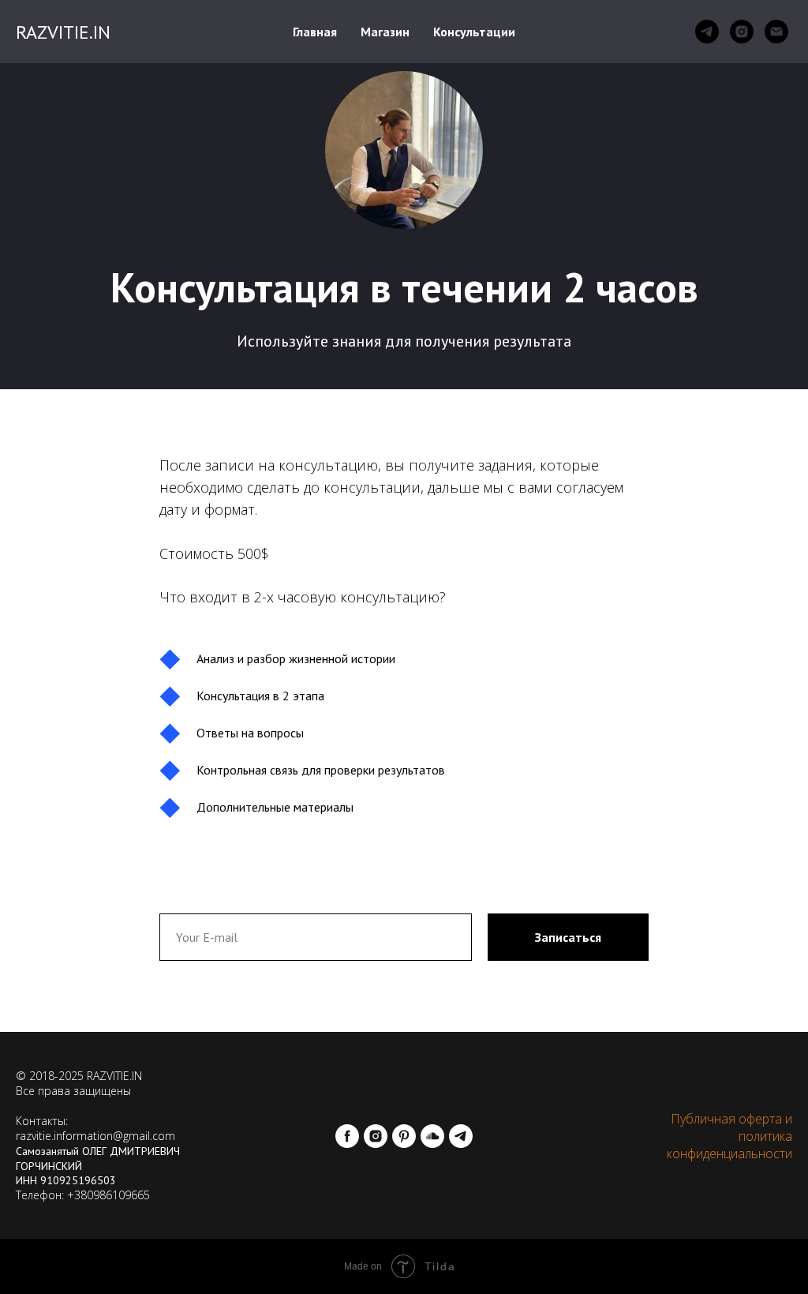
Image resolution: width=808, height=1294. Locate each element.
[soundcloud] (432, 1136)
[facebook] (347, 1136)
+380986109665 (108, 1194)
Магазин (385, 31)
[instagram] (742, 31)
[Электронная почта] (776, 31)
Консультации (474, 31)
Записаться (568, 937)
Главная (315, 31)
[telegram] (707, 31)
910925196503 (78, 1180)
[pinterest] (404, 1136)
